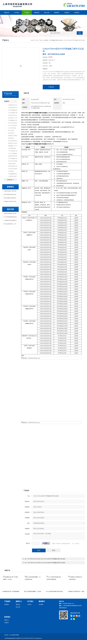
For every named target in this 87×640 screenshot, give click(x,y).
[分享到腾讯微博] (79, 616)
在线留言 (66, 12)
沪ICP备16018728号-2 (29, 638)
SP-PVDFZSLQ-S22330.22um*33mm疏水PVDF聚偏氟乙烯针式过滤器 (46, 562)
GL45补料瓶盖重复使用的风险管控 (11, 217)
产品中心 (41, 40)
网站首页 (6, 12)
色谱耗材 (46, 40)
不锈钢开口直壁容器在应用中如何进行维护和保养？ (11, 201)
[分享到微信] (74, 619)
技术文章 (46, 12)
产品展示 (26, 12)
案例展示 (56, 12)
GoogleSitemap (38, 638)
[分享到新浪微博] (77, 616)
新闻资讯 (36, 12)
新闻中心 (19, 601)
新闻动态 (18, 604)
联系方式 (6, 620)
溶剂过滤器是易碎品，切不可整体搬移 (11, 223)
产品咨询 (51, 87)
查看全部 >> (10, 179)
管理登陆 (17, 635)
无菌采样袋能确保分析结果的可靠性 (11, 213)
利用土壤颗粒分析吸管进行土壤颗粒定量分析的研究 (11, 198)
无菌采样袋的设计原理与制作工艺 (11, 191)
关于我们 (16, 12)
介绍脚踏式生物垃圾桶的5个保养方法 (11, 220)
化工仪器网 (12, 635)
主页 (37, 40)
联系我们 (76, 12)
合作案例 (41, 604)
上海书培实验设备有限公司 (10, 638)
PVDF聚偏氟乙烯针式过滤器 (55, 40)
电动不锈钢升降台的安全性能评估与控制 (11, 194)
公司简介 (29, 604)
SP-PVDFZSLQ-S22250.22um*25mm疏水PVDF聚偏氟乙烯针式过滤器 (46, 558)
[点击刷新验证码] (46, 543)
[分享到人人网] (71, 619)
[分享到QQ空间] (74, 616)
